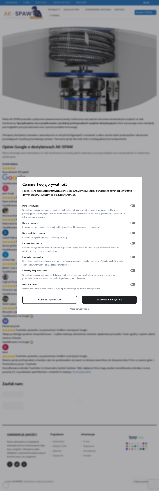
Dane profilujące (29, 284)
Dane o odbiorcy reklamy (33, 233)
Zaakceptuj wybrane (50, 299)
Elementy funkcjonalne (32, 257)
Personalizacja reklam (32, 243)
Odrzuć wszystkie (79, 309)
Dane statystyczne (30, 206)
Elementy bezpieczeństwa (34, 271)
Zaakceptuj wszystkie (109, 299)
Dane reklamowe (30, 223)
